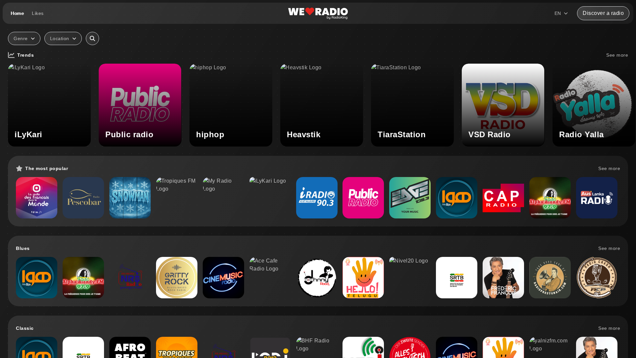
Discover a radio (603, 13)
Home (17, 13)
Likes (38, 13)
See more (617, 55)
